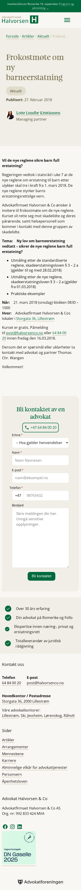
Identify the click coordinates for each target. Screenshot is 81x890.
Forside (12, 36)
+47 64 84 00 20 (43, 427)
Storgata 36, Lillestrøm (35, 318)
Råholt (69, 715)
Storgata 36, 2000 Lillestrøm (25, 701)
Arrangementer (15, 746)
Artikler (28, 36)
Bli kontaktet (41, 576)
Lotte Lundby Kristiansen (38, 112)
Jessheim (34, 715)
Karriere (9, 760)
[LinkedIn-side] (19, 828)
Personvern (12, 774)
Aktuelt (43, 36)
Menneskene (13, 753)
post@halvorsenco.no (45, 682)
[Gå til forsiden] (20, 20)
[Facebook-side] (5, 828)
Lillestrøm (10, 715)
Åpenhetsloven (14, 781)
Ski (23, 715)
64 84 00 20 (11, 682)
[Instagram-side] (12, 828)
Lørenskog (53, 715)
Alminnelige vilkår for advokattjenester (34, 767)
